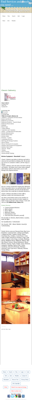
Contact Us (24, 375)
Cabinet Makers (5, 128)
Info (8, 20)
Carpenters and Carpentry (8, 130)
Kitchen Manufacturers (7, 133)
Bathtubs (3, 125)
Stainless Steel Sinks (6, 147)
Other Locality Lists (16, 391)
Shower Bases (5, 142)
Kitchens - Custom (6, 137)
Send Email (4, 113)
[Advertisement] (16, 38)
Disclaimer (6, 379)
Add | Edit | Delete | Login (5, 329)
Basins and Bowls (6, 119)
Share (3, 20)
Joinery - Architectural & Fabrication (11, 131)
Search (13, 16)
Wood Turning (5, 151)
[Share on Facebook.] (9, 396)
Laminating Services (6, 139)
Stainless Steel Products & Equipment (11, 145)
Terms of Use (15, 379)
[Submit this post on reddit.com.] (19, 396)
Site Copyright (16, 383)
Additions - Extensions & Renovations (11, 117)
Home (3, 16)
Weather (14, 20)
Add (18, 16)
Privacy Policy (25, 379)
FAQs (5, 387)
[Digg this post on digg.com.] (23, 396)
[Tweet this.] (12, 396)
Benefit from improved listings (18, 387)
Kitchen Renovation (6, 134)
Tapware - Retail (5, 148)
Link (28, 372)
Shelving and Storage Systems (9, 141)
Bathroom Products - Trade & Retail (11, 122)
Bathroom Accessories (7, 120)
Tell (6, 375)
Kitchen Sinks (5, 136)
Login (23, 16)
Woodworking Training (7, 153)
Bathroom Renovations (7, 123)
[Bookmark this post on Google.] (16, 396)
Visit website (5, 112)
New (9, 16)
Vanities (3, 150)
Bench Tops (4, 127)
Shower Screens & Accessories (9, 144)
